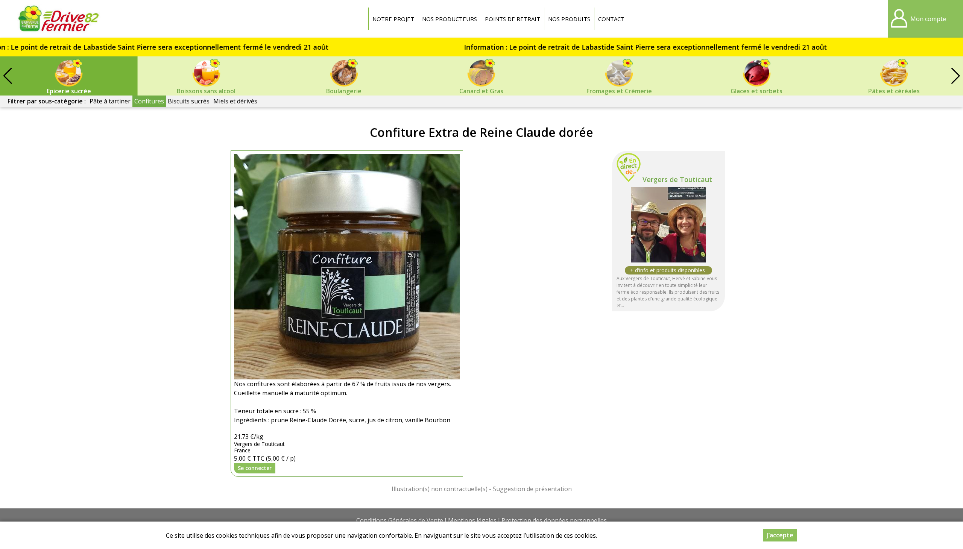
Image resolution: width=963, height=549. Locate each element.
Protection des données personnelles (554, 520)
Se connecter (255, 468)
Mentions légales (472, 520)
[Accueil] (58, 19)
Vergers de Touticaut (677, 179)
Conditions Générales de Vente (399, 520)
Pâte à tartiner (110, 101)
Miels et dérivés (235, 101)
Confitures (149, 101)
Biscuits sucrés (189, 101)
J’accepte (780, 535)
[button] (955, 76)
